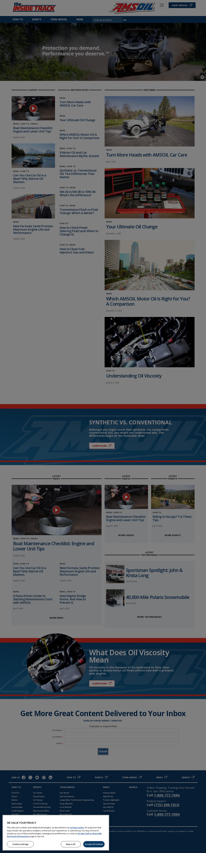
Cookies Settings (20, 844)
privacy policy (77, 827)
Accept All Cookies (94, 844)
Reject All (70, 844)
